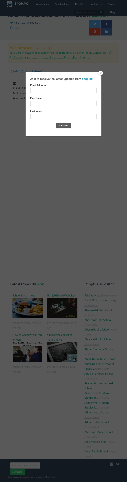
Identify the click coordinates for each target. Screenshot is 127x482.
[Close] (100, 73)
